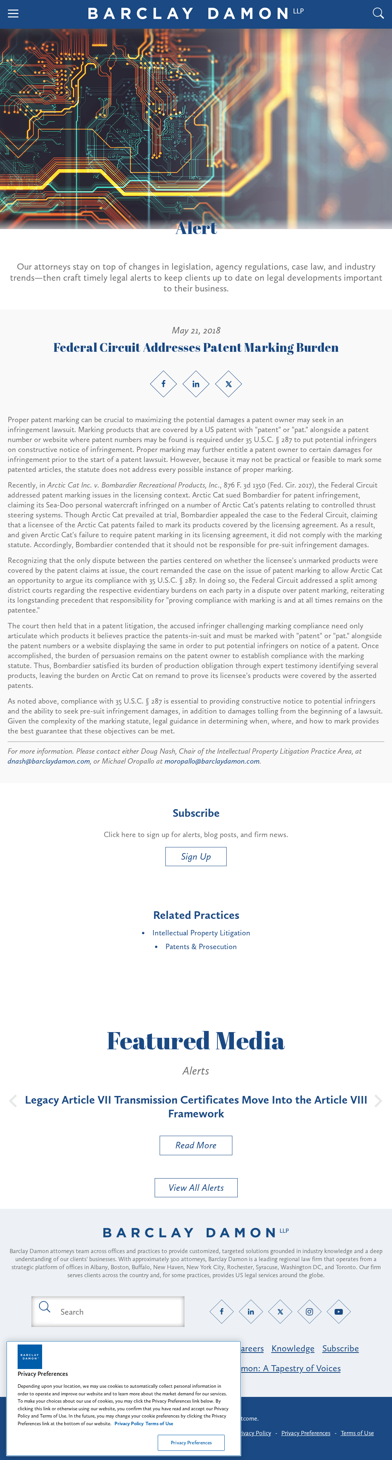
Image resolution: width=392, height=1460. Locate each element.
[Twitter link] (228, 383)
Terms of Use (357, 1433)
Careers (249, 1348)
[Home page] (196, 1242)
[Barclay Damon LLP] (196, 14)
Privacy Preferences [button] (305, 1433)
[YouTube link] (339, 1311)
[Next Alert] (378, 1100)
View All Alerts (196, 1187)
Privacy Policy (253, 1433)
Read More (188, 1147)
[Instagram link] (309, 1311)
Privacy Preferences (191, 1442)
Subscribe (340, 1348)
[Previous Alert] (13, 1100)
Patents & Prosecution (201, 946)
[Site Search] (378, 14)
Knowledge (293, 1348)
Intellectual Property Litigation (201, 932)
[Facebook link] (163, 383)
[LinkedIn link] (196, 383)
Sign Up (196, 856)
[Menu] (13, 14)
